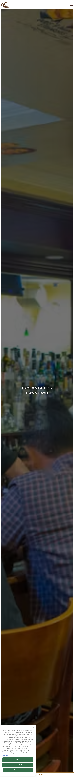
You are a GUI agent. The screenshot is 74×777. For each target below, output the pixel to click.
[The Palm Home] (5, 4)
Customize (17, 770)
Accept (17, 759)
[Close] (33, 727)
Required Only (17, 765)
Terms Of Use (6, 756)
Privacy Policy (26, 754)
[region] (18, 750)
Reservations (37, 774)
